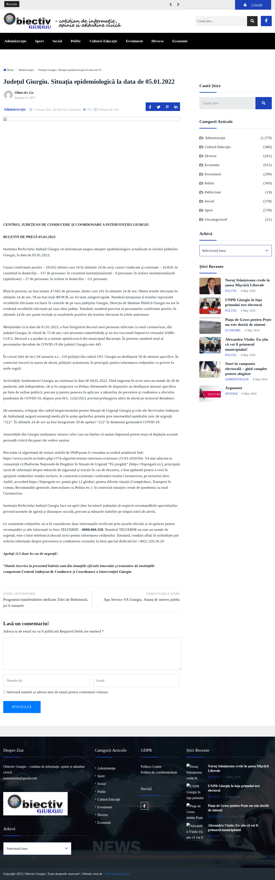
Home (10, 69)
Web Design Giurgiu (117, 873)
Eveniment (134, 41)
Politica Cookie (151, 766)
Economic (180, 41)
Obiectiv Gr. (24, 93)
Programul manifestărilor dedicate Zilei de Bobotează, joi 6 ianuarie (45, 599)
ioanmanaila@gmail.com (20, 778)
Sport (39, 41)
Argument (233, 388)
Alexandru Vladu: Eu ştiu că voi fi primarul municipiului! (246, 344)
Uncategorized (216, 219)
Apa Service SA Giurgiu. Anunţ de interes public (142, 597)
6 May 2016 (248, 291)
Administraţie (15, 41)
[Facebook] (266, 21)
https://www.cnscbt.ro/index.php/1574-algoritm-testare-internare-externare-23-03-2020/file (73, 458)
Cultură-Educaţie (103, 41)
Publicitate (213, 192)
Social (57, 41)
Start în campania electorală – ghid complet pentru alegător (246, 368)
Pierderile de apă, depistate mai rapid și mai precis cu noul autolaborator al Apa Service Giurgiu (87, 4)
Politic (76, 41)
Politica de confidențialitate (159, 772)
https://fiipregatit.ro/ (146, 464)
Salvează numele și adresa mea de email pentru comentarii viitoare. (58, 692)
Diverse (157, 41)
